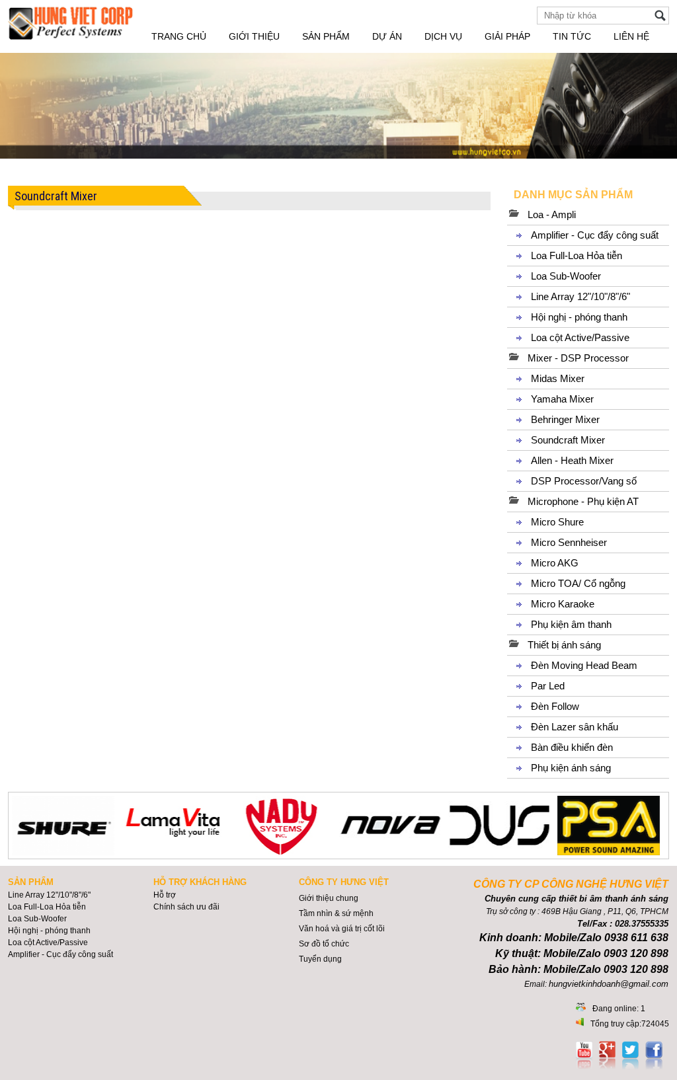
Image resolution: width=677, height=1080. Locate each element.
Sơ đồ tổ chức (324, 943)
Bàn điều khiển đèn (572, 747)
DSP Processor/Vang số (584, 480)
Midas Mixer (557, 378)
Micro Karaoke (562, 603)
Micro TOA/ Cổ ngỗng (578, 583)
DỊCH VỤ (443, 36)
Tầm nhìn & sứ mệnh (336, 913)
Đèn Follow (555, 706)
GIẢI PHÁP (507, 36)
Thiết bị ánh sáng (564, 644)
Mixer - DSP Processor (578, 358)
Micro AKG (554, 562)
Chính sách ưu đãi (186, 906)
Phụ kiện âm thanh (571, 624)
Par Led (548, 685)
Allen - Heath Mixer (572, 460)
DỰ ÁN (387, 36)
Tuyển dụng (320, 959)
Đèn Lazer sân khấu (574, 726)
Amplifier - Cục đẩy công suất (594, 235)
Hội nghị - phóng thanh (579, 317)
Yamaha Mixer (562, 399)
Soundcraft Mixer (568, 439)
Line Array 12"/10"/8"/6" (580, 296)
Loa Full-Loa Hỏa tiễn (576, 255)
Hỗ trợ (164, 895)
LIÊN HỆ (631, 36)
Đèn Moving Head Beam (584, 665)
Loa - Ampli (552, 214)
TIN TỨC (572, 36)
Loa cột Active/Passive (580, 337)
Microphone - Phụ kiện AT (583, 501)
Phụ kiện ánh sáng (571, 767)
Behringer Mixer (565, 419)
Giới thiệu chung (328, 898)
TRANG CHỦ (178, 36)
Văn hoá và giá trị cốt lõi (342, 928)
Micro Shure (557, 521)
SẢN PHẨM (326, 36)
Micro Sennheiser (569, 542)
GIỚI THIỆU (254, 36)
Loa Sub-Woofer (566, 276)
